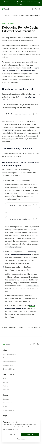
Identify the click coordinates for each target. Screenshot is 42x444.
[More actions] (39, 9)
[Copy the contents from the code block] (33, 113)
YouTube (6, 389)
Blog (4, 378)
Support (6, 399)
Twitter (5, 386)
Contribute (6, 358)
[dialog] (21, 430)
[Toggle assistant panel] (36, 9)
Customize (21, 439)
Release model (8, 365)
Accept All (30, 434)
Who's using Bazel (9, 354)
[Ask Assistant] (37, 113)
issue (34, 2)
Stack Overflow (8, 410)
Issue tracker (7, 403)
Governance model (9, 361)
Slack (5, 406)
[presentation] (21, 114)
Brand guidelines (9, 369)
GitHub (5, 382)
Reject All (12, 434)
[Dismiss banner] (39, 3)
